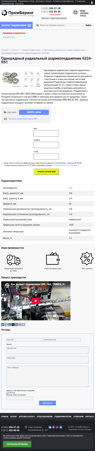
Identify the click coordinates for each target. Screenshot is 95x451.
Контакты (19, 3)
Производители (7, 3)
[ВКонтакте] (2, 324)
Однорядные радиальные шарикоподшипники (64, 50)
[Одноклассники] (6, 324)
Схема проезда (54, 14)
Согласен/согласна (17, 444)
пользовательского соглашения (65, 165)
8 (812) (50, 11)
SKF (70, 188)
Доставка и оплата (44, 1)
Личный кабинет (92, 2)
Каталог (15, 50)
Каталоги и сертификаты (63, 1)
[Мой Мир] (9, 324)
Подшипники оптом (26, 1)
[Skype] (23, 324)
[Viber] (16, 324)
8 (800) (50, 8)
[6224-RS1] (10, 78)
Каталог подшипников (14, 25)
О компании (80, 1)
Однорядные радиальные (14, 33)
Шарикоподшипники (31, 50)
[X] (13, 324)
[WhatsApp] (20, 324)
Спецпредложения (9, 1)
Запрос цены (34, 112)
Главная (4, 50)
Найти (88, 25)
